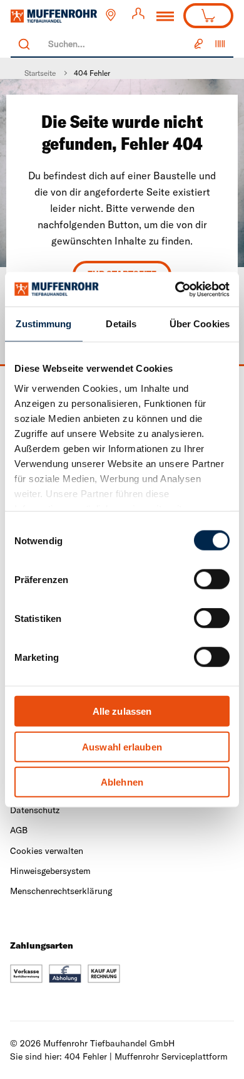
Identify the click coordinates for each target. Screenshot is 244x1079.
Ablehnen (122, 782)
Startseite (40, 73)
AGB (19, 830)
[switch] (212, 579)
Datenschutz (34, 810)
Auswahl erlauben (122, 746)
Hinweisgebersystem (50, 870)
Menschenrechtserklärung (61, 891)
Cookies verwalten (46, 850)
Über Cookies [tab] (200, 323)
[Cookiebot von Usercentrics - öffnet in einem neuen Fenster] (175, 289)
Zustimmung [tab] (43, 323)
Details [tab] (121, 323)
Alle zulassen (122, 711)
